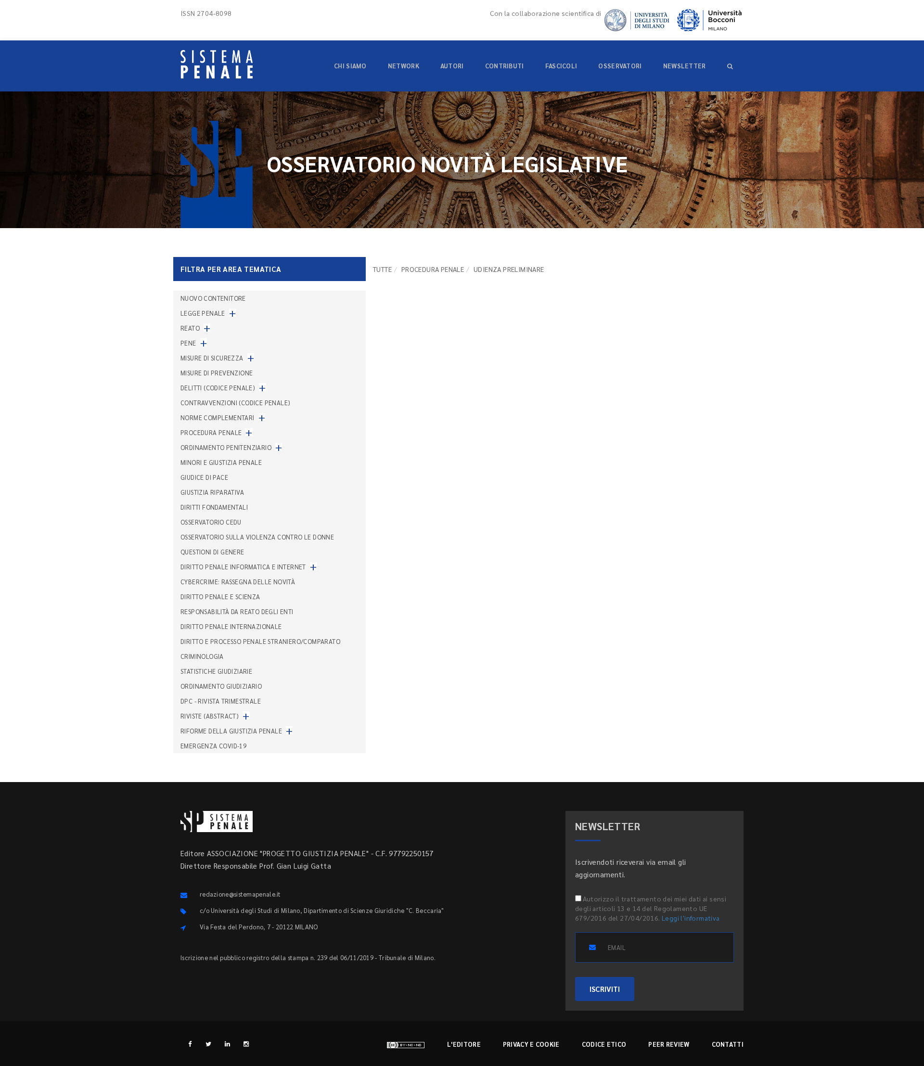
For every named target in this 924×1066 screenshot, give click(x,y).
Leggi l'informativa (691, 917)
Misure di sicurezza (212, 358)
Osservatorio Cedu (211, 522)
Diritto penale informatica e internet (243, 567)
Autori (452, 66)
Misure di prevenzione (216, 373)
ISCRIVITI (605, 988)
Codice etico (604, 1044)
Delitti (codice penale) (217, 388)
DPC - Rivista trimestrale (220, 701)
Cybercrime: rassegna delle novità (237, 582)
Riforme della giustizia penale (231, 731)
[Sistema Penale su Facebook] (189, 1043)
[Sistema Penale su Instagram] (246, 1043)
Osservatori (620, 66)
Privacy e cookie (531, 1044)
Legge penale (202, 313)
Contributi (504, 66)
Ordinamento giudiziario (221, 686)
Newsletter (684, 66)
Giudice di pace (204, 477)
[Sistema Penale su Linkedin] (227, 1043)
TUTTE (382, 269)
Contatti (728, 1044)
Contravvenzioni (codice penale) (235, 402)
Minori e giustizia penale (221, 462)
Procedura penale (432, 269)
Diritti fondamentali (214, 507)
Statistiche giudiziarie (216, 671)
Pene (188, 343)
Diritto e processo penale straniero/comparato (260, 641)
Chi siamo (350, 66)
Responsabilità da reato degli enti (237, 611)
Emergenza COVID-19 (213, 746)
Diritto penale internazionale (231, 626)
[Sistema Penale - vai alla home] (216, 64)
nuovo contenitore (213, 298)
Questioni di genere (212, 552)
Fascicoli (561, 66)
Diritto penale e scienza (220, 596)
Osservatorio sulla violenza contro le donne (257, 537)
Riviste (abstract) (209, 716)
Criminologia (202, 656)
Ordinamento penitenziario (225, 447)
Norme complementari (217, 417)
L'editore (464, 1044)
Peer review (668, 1044)
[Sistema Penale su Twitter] (208, 1043)
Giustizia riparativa (212, 492)
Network (403, 66)
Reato (190, 328)
